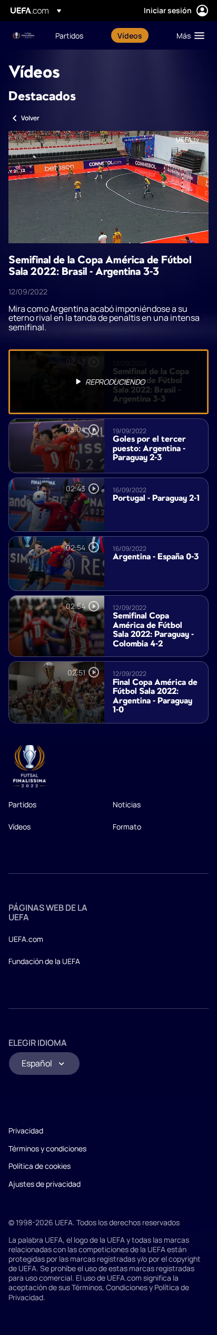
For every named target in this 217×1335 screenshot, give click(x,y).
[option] (108, 382)
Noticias (127, 804)
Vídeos (19, 827)
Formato (127, 827)
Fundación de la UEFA (44, 961)
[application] (108, 187)
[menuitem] (77, 35)
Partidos (22, 804)
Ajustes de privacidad (44, 1184)
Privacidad (25, 1131)
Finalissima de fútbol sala (24, 35)
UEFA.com (25, 939)
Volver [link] (30, 117)
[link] (69, 35)
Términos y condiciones (47, 1148)
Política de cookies (39, 1166)
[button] (188, 35)
